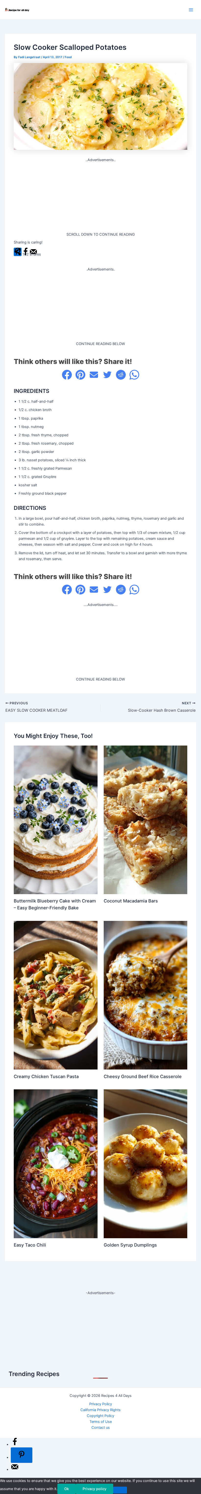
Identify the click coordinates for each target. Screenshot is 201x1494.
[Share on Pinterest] (80, 375)
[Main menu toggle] (191, 10)
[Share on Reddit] (121, 375)
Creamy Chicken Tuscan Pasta (46, 1076)
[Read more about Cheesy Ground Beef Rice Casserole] (145, 995)
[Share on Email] (94, 375)
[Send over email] (15, 1469)
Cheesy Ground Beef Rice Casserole (143, 1076)
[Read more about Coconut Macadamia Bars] (145, 819)
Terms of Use (100, 1421)
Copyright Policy (100, 1416)
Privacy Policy (100, 1404)
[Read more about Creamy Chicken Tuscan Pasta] (55, 995)
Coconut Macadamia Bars (131, 900)
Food (68, 57)
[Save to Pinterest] (21, 1455)
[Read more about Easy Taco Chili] (55, 1163)
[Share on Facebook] (67, 375)
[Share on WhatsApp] (134, 375)
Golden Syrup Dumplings (130, 1245)
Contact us (100, 1427)
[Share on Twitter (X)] (107, 375)
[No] (120, 1490)
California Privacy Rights (100, 1410)
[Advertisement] (100, 197)
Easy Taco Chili (30, 1245)
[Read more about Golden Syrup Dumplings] (145, 1163)
